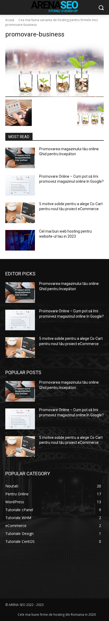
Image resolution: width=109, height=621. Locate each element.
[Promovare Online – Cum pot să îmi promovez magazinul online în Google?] (20, 185)
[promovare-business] (54, 70)
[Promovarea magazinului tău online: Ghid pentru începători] (20, 158)
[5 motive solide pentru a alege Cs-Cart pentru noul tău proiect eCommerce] (20, 213)
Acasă (9, 20)
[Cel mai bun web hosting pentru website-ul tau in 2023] (20, 240)
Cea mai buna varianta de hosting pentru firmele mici (58, 20)
